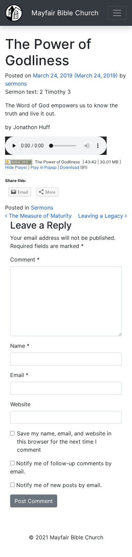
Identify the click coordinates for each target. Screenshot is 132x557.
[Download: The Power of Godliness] (18, 161)
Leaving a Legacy (101, 215)
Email (19, 375)
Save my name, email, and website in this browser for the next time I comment (64, 441)
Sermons (42, 207)
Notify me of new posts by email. (59, 485)
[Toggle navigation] (117, 13)
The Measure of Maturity (39, 215)
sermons (16, 83)
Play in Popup (43, 167)
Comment (25, 259)
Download (69, 167)
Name (19, 345)
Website (20, 404)
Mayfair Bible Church (64, 13)
